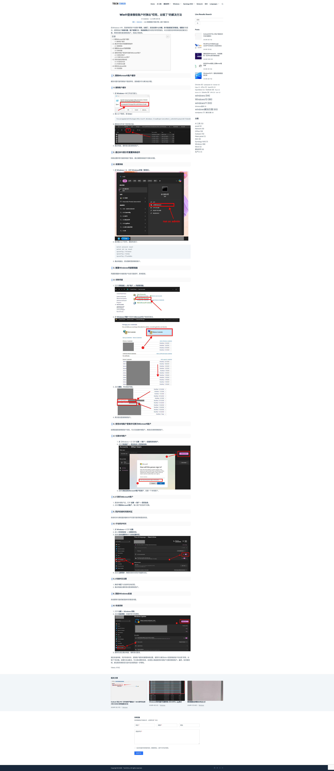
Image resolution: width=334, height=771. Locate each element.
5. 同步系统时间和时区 (120, 59)
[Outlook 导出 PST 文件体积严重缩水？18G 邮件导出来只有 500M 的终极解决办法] (129, 691)
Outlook (210, 90)
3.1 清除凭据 (118, 50)
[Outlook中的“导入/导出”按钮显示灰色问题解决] (198, 36)
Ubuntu (205, 92)
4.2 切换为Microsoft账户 (122, 57)
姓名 (137, 725)
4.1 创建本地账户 (120, 55)
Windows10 (203, 99)
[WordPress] (222, 767)
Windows (176, 4)
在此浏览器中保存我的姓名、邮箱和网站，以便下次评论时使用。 (153, 748)
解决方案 (210, 112)
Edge (197, 87)
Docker (216, 84)
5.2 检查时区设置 (120, 64)
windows (202, 95)
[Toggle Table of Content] (167, 36)
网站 (181, 725)
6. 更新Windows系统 (119, 66)
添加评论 (139, 731)
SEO (206, 4)
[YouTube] (214, 767)
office (204, 87)
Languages (213, 4)
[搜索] (222, 4)
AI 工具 (159, 4)
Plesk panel (199, 136)
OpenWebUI (200, 90)
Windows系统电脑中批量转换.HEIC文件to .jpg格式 (165, 702)
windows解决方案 (206, 109)
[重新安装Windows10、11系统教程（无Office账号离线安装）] (198, 56)
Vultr (218, 92)
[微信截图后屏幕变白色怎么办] (205, 691)
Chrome (199, 85)
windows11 (203, 103)
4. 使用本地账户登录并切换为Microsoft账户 (127, 53)
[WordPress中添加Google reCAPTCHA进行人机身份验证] (198, 46)
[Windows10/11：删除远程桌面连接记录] (198, 75)
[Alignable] (219, 767)
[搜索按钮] (197, 23)
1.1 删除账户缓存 (120, 41)
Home (153, 4)
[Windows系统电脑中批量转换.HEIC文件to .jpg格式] (167, 691)
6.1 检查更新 (118, 68)
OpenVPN (212, 87)
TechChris (126, 768)
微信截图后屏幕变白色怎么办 (196, 702)
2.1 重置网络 (118, 46)
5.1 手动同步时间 (120, 61)
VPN (212, 92)
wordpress (200, 112)
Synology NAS (188, 4)
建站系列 (166, 4)
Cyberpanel (208, 84)
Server (198, 92)
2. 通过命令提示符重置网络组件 (123, 44)
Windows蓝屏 (200, 106)
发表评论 (138, 753)
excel (197, 126)
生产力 (197, 152)
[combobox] (209, 19)
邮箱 (160, 725)
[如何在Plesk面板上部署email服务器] (198, 66)
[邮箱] (217, 767)
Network (200, 4)
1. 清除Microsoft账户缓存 (121, 39)
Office (197, 131)
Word (197, 147)
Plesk (217, 90)
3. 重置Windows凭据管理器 (122, 48)
